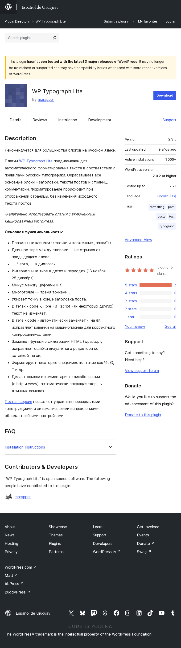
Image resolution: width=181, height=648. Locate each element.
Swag (144, 551)
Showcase (58, 526)
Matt (11, 575)
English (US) (166, 196)
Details (15, 119)
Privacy (11, 551)
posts (161, 216)
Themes (56, 535)
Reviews (40, 119)
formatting (157, 207)
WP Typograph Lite (36, 161)
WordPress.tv (107, 551)
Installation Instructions (25, 447)
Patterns (56, 551)
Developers (102, 543)
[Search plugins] (54, 38)
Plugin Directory (17, 21)
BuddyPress (17, 592)
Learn (98, 526)
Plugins (55, 543)
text (171, 216)
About (10, 526)
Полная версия (18, 401)
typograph (167, 226)
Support (169, 119)
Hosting (11, 543)
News (10, 535)
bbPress (14, 583)
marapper (46, 99)
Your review (135, 326)
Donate (146, 543)
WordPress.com (21, 567)
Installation (67, 119)
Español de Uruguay (33, 613)
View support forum (142, 370)
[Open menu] (173, 7)
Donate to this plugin (143, 414)
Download (164, 95)
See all (170, 326)
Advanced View (138, 239)
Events (143, 535)
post (171, 207)
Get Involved (148, 526)
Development (99, 119)
